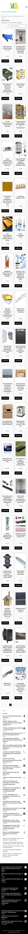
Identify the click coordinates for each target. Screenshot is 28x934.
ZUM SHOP (5, 61)
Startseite (3, 16)
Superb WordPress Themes (14, 932)
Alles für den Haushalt (9, 12)
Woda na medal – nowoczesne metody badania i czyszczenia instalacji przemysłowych (12, 855)
